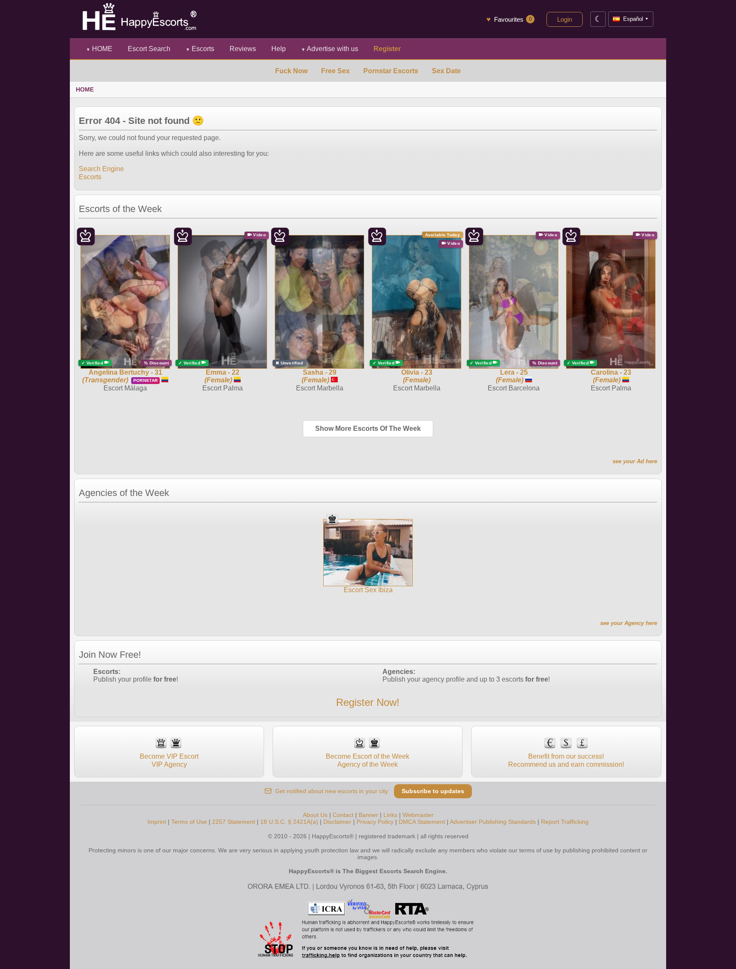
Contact (343, 814)
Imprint (156, 821)
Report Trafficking (565, 821)
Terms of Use (189, 821)
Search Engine (101, 168)
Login (564, 19)
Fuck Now (291, 71)
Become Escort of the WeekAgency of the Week (367, 760)
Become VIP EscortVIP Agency (169, 760)
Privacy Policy (375, 821)
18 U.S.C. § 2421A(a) (289, 821)
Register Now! (368, 702)
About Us (315, 814)
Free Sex (335, 71)
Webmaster (418, 814)
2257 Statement (233, 821)
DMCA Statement (422, 821)
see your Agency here (628, 623)
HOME (99, 48)
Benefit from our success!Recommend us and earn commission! (566, 760)
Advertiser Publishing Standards (493, 821)
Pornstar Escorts (390, 71)
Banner (368, 814)
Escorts (200, 48)
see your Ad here (634, 461)
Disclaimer (337, 821)
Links (390, 814)
